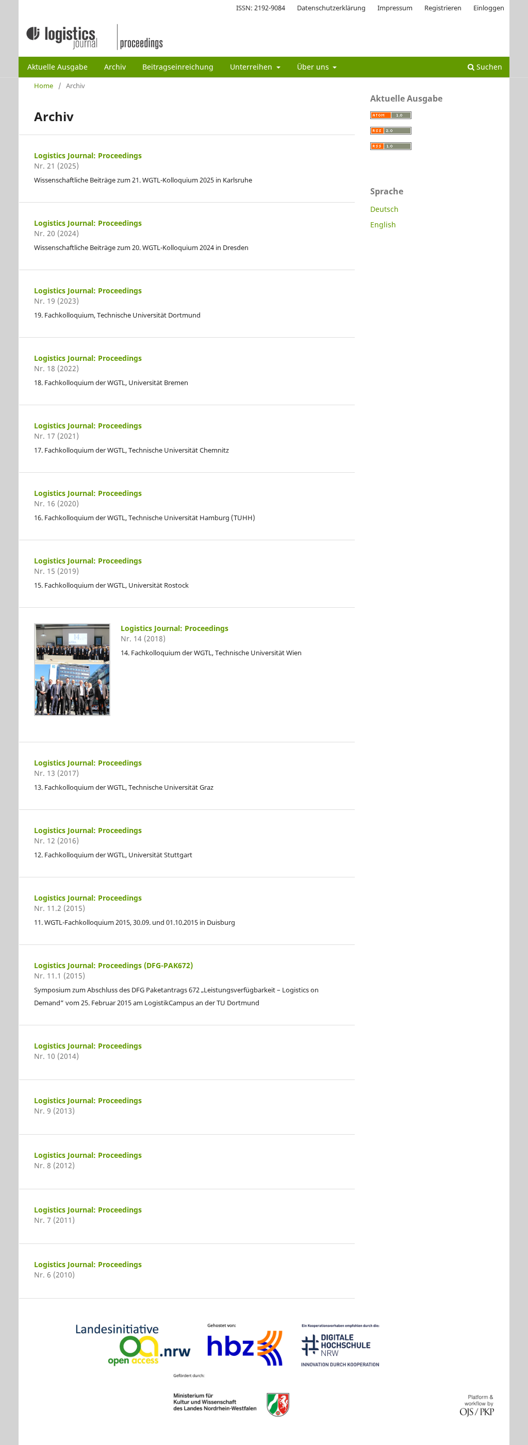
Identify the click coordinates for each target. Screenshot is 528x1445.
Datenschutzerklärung (331, 7)
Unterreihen (252, 67)
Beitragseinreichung (177, 67)
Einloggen (488, 7)
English (383, 224)
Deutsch (384, 209)
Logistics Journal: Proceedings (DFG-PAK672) (113, 965)
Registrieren (442, 7)
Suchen (488, 67)
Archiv (115, 67)
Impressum (394, 7)
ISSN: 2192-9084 (260, 7)
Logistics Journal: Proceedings (88, 155)
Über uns (314, 67)
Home (43, 85)
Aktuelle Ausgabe (57, 67)
